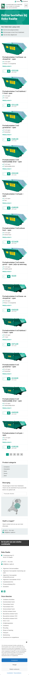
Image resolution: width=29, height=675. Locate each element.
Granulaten (7, 469)
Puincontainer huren (8, 604)
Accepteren (14, 660)
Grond (5, 473)
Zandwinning (6, 635)
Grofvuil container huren (9, 611)
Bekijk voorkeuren (14, 669)
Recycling (5, 628)
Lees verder (8, 276)
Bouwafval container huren (10, 614)
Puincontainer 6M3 (8, 607)
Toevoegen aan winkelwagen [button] (8, 71)
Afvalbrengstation (8, 623)
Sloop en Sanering (8, 630)
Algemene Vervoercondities (11, 568)
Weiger (14, 665)
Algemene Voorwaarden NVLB (11, 579)
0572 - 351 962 (9, 530)
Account (18, 1)
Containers (7, 467)
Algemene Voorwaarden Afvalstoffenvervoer (10, 576)
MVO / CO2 (6, 621)
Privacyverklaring (17, 673)
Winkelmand (25, 1)
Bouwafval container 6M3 (10, 618)
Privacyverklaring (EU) (9, 584)
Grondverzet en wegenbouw (11, 637)
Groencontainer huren (9, 609)
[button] (26, 642)
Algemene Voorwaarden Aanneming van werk (14, 572)
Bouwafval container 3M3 (10, 616)
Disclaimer (6, 587)
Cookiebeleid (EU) (8, 582)
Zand (5, 476)
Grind (5, 471)
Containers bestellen (8, 599)
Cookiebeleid (10, 673)
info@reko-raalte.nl (9, 532)
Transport (5, 633)
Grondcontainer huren (9, 602)
